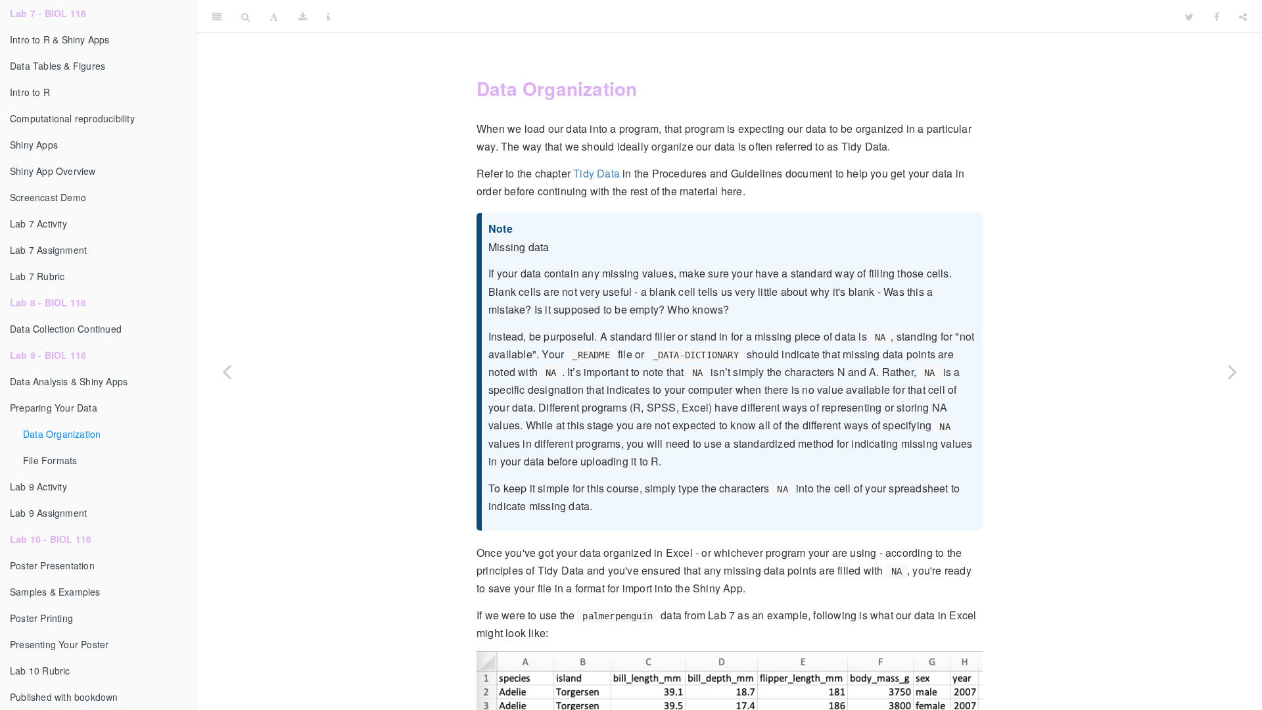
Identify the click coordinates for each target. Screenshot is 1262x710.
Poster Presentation (52, 565)
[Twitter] (1189, 16)
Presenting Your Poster (59, 644)
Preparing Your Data (53, 407)
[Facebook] (1216, 16)
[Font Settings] (274, 16)
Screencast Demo (48, 197)
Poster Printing (41, 618)
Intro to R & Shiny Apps (60, 39)
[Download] (303, 16)
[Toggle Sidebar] (216, 16)
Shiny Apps (34, 144)
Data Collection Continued (66, 328)
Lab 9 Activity (38, 486)
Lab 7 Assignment (48, 249)
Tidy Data (596, 173)
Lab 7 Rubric (37, 276)
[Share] (1243, 16)
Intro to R (30, 92)
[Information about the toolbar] (328, 16)
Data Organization (62, 433)
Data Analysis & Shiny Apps (69, 381)
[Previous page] (226, 371)
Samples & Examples (55, 591)
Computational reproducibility (72, 118)
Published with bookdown (64, 696)
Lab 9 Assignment (48, 512)
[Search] (245, 16)
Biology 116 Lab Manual (757, 16)
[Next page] (1232, 371)
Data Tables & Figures (57, 65)
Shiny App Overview (53, 171)
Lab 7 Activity (38, 223)
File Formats (50, 460)
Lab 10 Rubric (40, 670)
